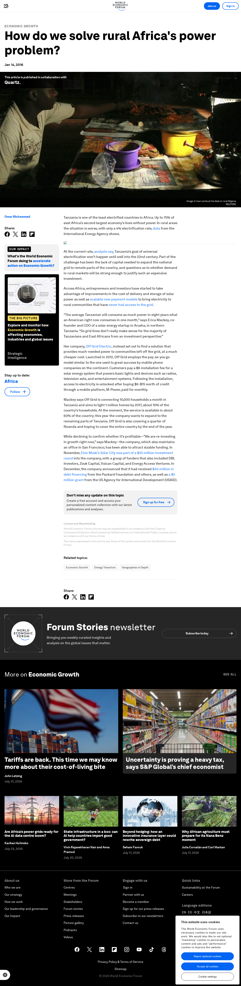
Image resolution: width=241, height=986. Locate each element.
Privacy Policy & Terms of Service (120, 962)
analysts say (103, 251)
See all (229, 674)
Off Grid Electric (98, 346)
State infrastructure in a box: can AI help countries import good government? (91, 836)
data (156, 228)
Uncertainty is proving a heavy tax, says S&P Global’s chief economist (175, 763)
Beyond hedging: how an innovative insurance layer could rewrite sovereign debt (149, 836)
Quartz (12, 82)
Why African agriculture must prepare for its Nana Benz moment (206, 836)
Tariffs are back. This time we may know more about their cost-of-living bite (61, 763)
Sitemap (121, 969)
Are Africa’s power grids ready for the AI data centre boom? (31, 834)
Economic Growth (21, 26)
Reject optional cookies (207, 956)
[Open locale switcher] (5, 975)
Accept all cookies (207, 966)
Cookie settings (207, 976)
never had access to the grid (131, 305)
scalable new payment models (113, 299)
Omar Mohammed (17, 216)
